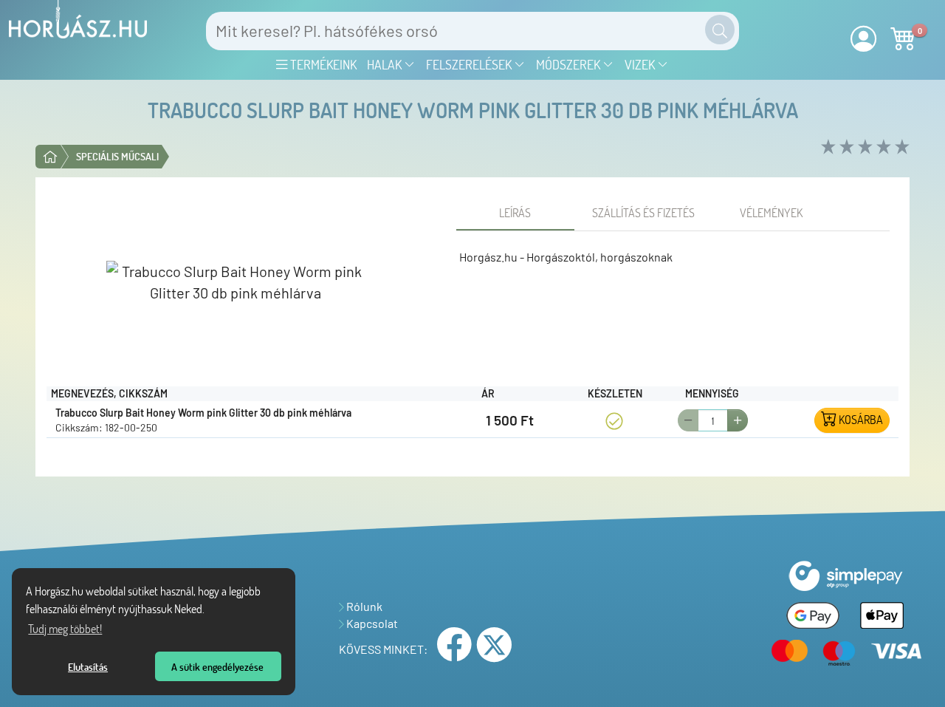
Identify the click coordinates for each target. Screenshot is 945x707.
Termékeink (322, 64)
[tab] (515, 212)
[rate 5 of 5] (900, 147)
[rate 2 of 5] (845, 147)
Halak (386, 64)
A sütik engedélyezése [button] (217, 666)
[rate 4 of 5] (882, 147)
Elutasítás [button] (88, 666)
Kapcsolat (371, 623)
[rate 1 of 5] (826, 147)
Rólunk (363, 606)
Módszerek (569, 64)
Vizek (641, 64)
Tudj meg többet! (65, 628)
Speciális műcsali (117, 156)
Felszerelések (470, 64)
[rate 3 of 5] (863, 147)
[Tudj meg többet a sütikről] (209, 611)
